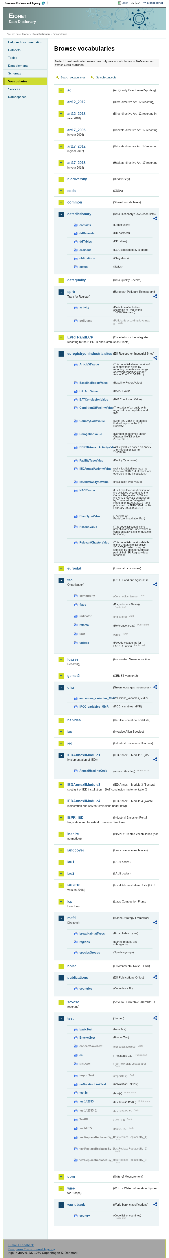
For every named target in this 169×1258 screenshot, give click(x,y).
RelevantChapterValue (94, 542)
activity (84, 307)
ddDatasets (86, 233)
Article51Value (89, 364)
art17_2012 (76, 146)
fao (70, 580)
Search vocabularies (73, 77)
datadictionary (79, 214)
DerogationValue (90, 434)
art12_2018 (76, 114)
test (70, 1018)
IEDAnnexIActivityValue (95, 468)
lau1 (70, 862)
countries (85, 988)
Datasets (14, 50)
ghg (70, 687)
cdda (71, 191)
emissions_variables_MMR (95, 698)
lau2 (70, 873)
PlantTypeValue (89, 516)
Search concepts (106, 77)
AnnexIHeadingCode (93, 770)
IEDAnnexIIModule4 (83, 801)
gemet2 (73, 676)
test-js (83, 1092)
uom (71, 1176)
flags (82, 604)
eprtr (71, 292)
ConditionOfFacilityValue (95, 407)
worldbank (76, 1205)
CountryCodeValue (92, 421)
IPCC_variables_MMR (93, 706)
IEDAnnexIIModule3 (83, 785)
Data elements (18, 65)
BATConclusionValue (93, 399)
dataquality (76, 280)
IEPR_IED (75, 817)
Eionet (25, 34)
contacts (85, 225)
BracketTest (87, 1037)
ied (69, 743)
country (84, 1215)
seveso (73, 1002)
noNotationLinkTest (92, 1084)
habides (74, 720)
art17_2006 (76, 130)
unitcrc (84, 642)
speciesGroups (89, 952)
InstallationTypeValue (93, 482)
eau (81, 1055)
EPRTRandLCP (80, 337)
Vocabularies (18, 81)
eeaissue (85, 250)
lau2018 (73, 885)
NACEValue (87, 490)
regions (84, 942)
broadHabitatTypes (92, 933)
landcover (75, 850)
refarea (84, 625)
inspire (73, 834)
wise (71, 1188)
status (83, 266)
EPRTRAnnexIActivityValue (95, 447)
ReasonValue (88, 526)
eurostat (74, 568)
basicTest (85, 1029)
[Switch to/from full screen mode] (138, 3)
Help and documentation (25, 42)
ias (69, 732)
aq (69, 90)
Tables (12, 57)
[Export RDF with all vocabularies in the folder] (155, 219)
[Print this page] (133, 3)
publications (77, 977)
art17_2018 (76, 163)
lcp (69, 901)
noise (72, 966)
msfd (71, 918)
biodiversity (77, 179)
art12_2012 (76, 102)
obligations (87, 258)
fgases (73, 659)
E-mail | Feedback (21, 1245)
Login (125, 3)
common (74, 202)
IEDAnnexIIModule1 (83, 755)
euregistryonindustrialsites (89, 353)
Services (14, 89)
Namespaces (17, 97)
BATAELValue (88, 391)
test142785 (86, 1101)
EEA (26, 3)
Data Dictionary (41, 34)
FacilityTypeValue (91, 460)
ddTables (85, 241)
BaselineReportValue (93, 382)
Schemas (14, 73)
